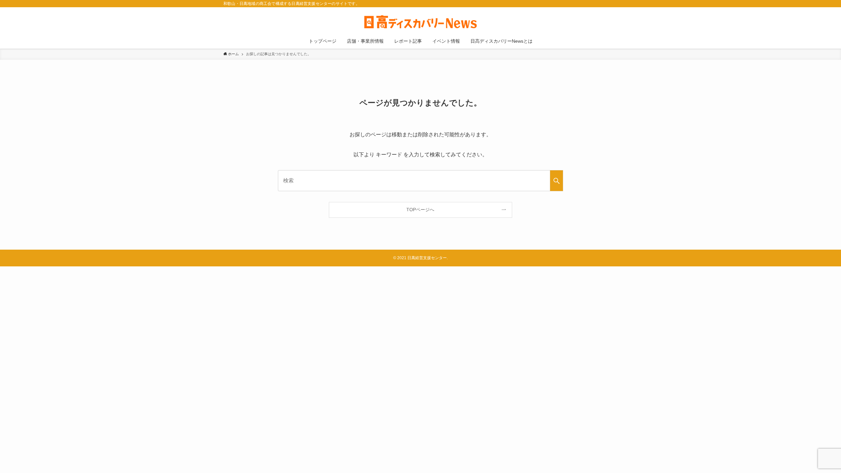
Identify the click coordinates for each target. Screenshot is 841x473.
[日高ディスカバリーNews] (420, 21)
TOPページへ (420, 209)
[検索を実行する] (556, 180)
